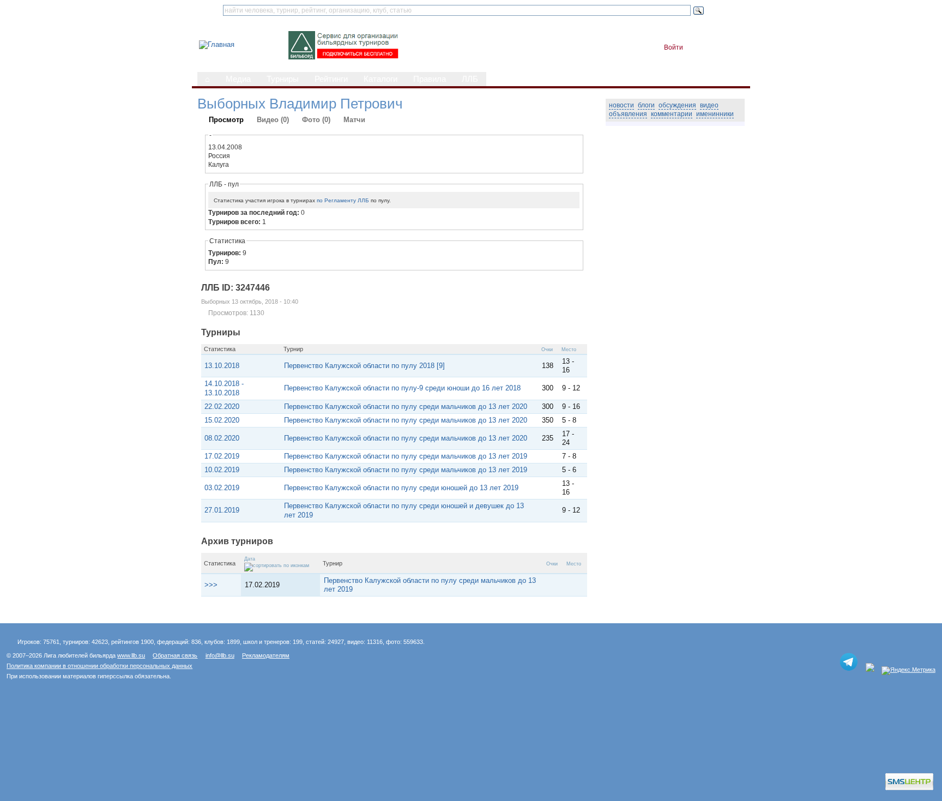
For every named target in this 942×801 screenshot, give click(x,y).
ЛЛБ (470, 79)
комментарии (671, 114)
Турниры (283, 79)
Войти (673, 47)
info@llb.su (220, 655)
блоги (646, 105)
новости (621, 105)
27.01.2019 (221, 510)
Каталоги (380, 79)
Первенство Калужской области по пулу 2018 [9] (364, 366)
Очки (547, 349)
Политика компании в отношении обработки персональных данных (99, 666)
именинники (715, 114)
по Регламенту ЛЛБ (343, 200)
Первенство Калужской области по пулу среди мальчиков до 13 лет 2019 (405, 456)
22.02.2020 (221, 406)
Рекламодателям (265, 655)
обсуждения (677, 105)
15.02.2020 (221, 420)
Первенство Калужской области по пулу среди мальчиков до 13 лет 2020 (405, 406)
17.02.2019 (221, 456)
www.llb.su (131, 655)
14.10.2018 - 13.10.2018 (224, 388)
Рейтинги (331, 79)
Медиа (238, 79)
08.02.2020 (221, 438)
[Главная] (216, 44)
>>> (211, 585)
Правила (429, 79)
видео (709, 105)
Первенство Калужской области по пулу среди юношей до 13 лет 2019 (401, 488)
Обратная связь (175, 655)
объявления (628, 114)
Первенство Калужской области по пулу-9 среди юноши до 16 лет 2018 (402, 388)
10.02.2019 (221, 470)
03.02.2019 (221, 488)
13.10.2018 (221, 366)
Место (568, 349)
